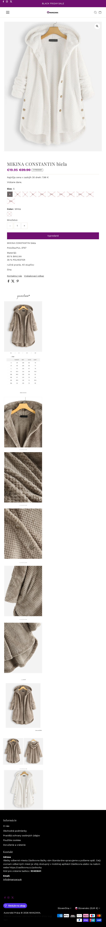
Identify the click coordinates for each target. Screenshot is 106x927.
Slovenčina (63, 908)
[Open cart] (100, 12)
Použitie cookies (12, 840)
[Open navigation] (16, 12)
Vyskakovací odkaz (34, 276)
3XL (51, 194)
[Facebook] (3, 4)
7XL (90, 194)
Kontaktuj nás (14, 276)
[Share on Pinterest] (18, 281)
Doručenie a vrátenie (14, 845)
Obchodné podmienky (15, 831)
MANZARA (34, 912)
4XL (61, 194)
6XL (80, 194)
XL (33, 194)
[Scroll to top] (100, 921)
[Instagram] (7, 4)
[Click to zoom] (97, 26)
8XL (11, 201)
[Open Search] (95, 12)
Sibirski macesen (13, 916)
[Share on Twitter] (13, 281)
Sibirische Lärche (31, 916)
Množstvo (12, 220)
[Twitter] (11, 4)
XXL (42, 194)
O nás (6, 826)
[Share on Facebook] (9, 281)
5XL (70, 194)
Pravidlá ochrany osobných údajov (21, 835)
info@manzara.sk (12, 879)
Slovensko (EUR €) (88, 908)
